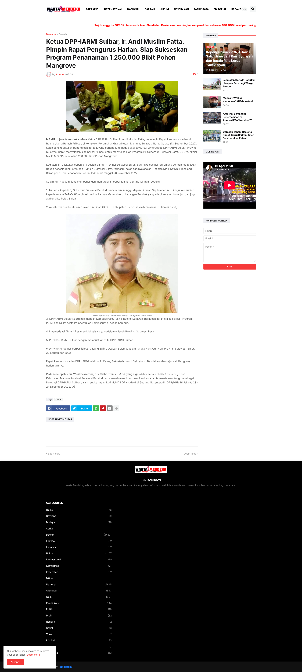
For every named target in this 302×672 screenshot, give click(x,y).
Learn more (33, 654)
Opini (79, 596)
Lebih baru (54, 453)
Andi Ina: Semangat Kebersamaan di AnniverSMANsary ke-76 (237, 116)
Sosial (79, 627)
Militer (79, 578)
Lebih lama (190, 453)
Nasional (133, 9)
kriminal (79, 640)
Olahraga (79, 590)
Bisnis (79, 509)
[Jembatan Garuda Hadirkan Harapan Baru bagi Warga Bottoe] (212, 84)
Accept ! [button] (15, 661)
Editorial (220, 9)
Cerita (79, 528)
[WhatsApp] (96, 408)
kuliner (79, 646)
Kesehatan (79, 572)
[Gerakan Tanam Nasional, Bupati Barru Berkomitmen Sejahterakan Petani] (212, 136)
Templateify (65, 666)
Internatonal (112, 9)
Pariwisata (201, 9)
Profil (79, 615)
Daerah (150, 9)
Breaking (92, 9)
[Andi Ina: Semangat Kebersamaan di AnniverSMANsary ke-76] (212, 117)
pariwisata (79, 652)
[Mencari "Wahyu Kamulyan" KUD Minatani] (212, 102)
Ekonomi (79, 547)
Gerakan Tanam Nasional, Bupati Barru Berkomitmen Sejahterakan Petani (238, 135)
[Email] (110, 408)
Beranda (51, 34)
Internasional (79, 559)
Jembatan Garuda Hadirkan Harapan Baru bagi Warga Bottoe (239, 83)
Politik (79, 609)
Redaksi (236, 9)
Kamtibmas (79, 565)
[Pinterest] (103, 408)
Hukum (164, 9)
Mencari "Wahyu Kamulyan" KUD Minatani (238, 99)
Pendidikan (181, 9)
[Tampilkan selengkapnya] (116, 408)
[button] (244, 9)
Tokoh (79, 634)
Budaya (79, 522)
